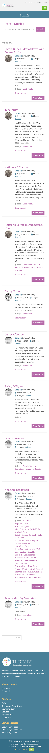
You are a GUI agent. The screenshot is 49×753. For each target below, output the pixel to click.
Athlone (18, 270)
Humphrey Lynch (22, 546)
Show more (20, 93)
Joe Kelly (19, 560)
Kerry (28, 469)
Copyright (6, 717)
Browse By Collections (12, 729)
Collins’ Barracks (22, 543)
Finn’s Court (20, 574)
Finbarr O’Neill (21, 569)
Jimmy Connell (35, 572)
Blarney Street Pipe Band (26, 566)
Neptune (27, 521)
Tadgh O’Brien (21, 563)
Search (40, 29)
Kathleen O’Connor (16, 167)
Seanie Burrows (14, 438)
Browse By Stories (10, 727)
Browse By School (9, 732)
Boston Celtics (21, 577)
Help (39, 2)
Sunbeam (31, 574)
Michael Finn (21, 532)
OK (31, 750)
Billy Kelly (35, 529)
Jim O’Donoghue (22, 526)
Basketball (28, 89)
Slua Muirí (32, 552)
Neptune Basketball (17, 489)
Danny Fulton (13, 291)
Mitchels (37, 469)
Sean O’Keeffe (31, 560)
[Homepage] (10, 5)
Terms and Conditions (12, 706)
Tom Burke (11, 109)
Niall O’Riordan (22, 529)
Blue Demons (35, 577)
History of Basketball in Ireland (29, 267)
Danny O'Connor (15, 334)
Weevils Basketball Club (25, 557)
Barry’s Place (20, 572)
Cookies (5, 712)
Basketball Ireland (31, 264)
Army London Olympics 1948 (27, 549)
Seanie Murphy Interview (21, 598)
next (18, 637)
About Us (6, 688)
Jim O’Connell (36, 569)
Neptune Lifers (21, 523)
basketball (27, 615)
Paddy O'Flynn (14, 386)
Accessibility (7, 714)
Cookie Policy (21, 749)
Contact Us (6, 691)
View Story (38, 98)
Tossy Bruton (20, 552)
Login (45, 2)
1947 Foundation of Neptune (27, 540)
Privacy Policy (8, 709)
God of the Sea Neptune (25, 555)
